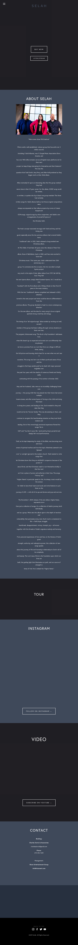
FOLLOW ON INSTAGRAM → (39, 711)
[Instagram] (33, 929)
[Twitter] (41, 929)
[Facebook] (37, 929)
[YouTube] (45, 929)
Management (39, 861)
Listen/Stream (39, 58)
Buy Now (39, 49)
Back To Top (39, 926)
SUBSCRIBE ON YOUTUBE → (39, 803)
